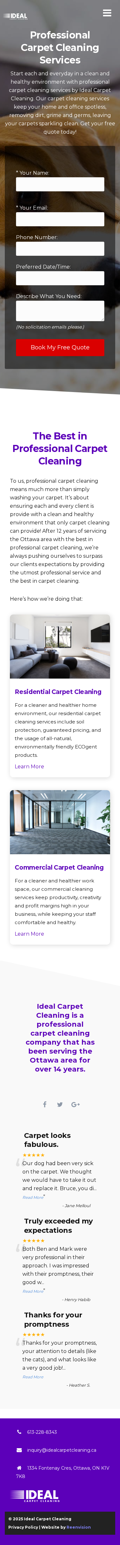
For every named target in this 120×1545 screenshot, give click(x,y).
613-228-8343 (42, 1432)
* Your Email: (32, 208)
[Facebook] (44, 1104)
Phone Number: (37, 237)
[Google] (75, 1104)
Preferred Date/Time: (43, 267)
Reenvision (79, 1527)
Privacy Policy (23, 1527)
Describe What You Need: (50, 311)
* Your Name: (32, 173)
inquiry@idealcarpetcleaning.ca (61, 1450)
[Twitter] (60, 1104)
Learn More (29, 767)
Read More (32, 1197)
